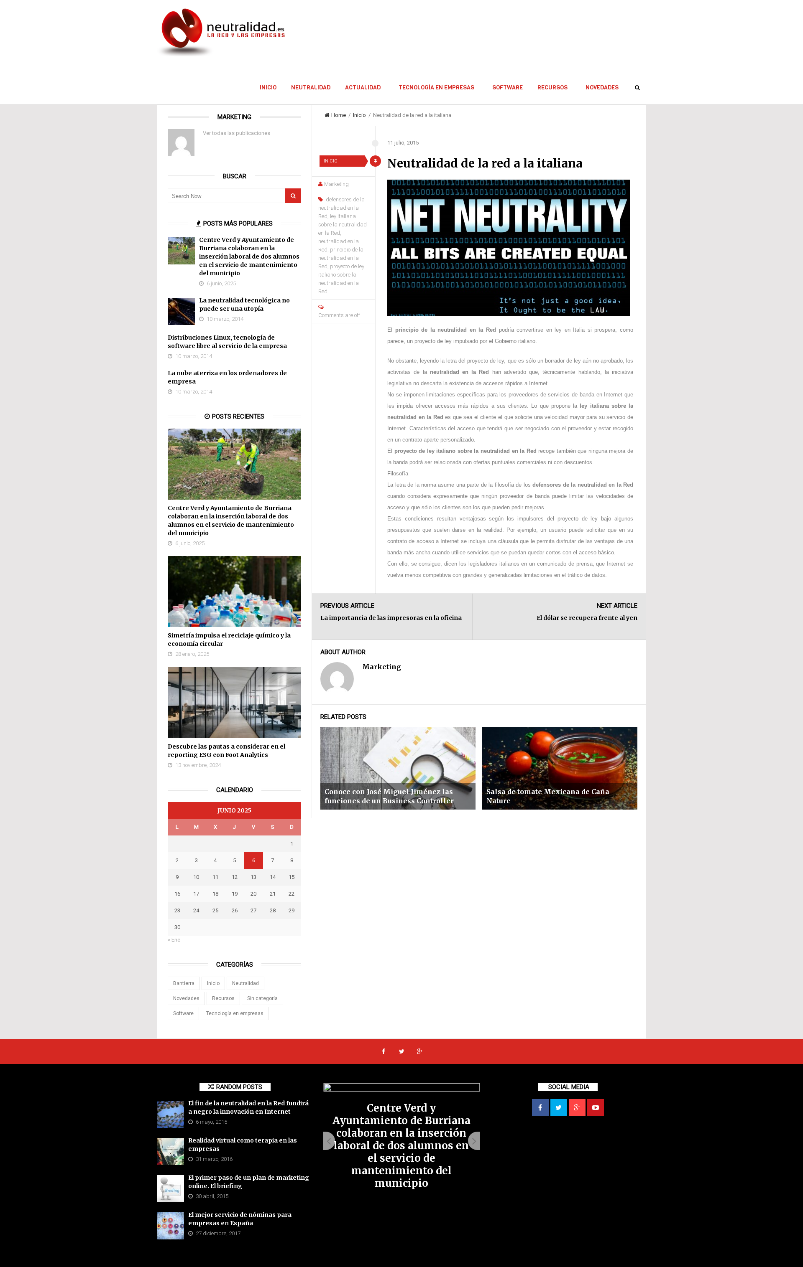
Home (338, 115)
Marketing (336, 184)
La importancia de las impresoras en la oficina (391, 618)
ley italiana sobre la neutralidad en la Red (342, 224)
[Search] (293, 195)
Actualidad (363, 87)
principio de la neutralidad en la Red (340, 257)
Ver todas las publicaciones (236, 133)
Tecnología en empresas (436, 87)
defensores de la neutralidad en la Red (341, 207)
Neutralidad (310, 87)
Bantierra (183, 983)
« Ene (174, 940)
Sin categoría (262, 998)
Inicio (268, 87)
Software (507, 87)
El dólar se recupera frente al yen (587, 618)
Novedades (602, 87)
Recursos (552, 87)
